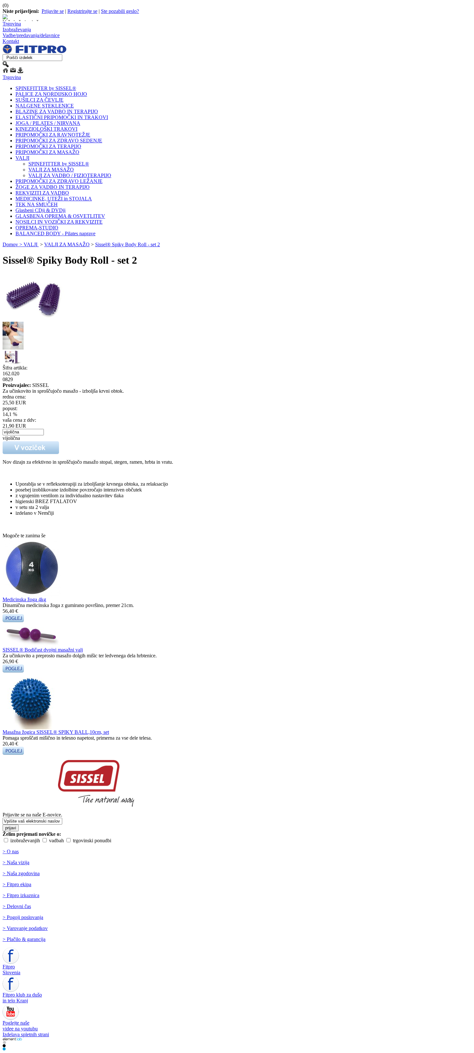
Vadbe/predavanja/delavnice (31, 35)
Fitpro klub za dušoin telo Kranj (22, 997)
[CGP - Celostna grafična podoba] (4, 1048)
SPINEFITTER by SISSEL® (45, 88)
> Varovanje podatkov (25, 928)
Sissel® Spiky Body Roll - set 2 (127, 244)
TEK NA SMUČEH (36, 204)
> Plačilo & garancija (24, 939)
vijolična (11, 438)
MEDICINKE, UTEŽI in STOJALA (53, 198)
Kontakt (11, 41)
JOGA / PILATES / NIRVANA (47, 123)
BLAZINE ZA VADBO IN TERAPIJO (56, 111)
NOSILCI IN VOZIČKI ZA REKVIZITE (59, 222)
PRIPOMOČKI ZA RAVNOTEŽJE (52, 134)
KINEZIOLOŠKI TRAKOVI (46, 129)
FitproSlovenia (11, 969)
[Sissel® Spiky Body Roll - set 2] (39, 320)
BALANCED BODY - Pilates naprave (55, 233)
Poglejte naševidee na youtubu (20, 1025)
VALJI (22, 158)
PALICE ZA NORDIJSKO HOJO (51, 94)
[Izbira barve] (23, 431)
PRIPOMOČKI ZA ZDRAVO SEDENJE (58, 140)
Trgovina (12, 23)
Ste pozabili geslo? (120, 11)
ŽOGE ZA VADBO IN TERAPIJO (52, 187)
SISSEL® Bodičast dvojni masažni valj (43, 650)
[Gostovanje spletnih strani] (4, 1045)
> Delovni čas (17, 906)
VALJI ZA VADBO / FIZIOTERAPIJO (69, 175)
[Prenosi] (20, 71)
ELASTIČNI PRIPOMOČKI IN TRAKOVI (61, 117)
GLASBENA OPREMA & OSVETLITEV (60, 216)
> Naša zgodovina (21, 873)
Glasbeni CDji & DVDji (40, 210)
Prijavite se (53, 11)
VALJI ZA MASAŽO (51, 169)
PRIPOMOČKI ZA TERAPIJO (48, 146)
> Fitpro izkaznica (21, 895)
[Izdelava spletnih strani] (12, 1039)
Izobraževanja (17, 29)
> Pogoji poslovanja (23, 917)
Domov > (13, 244)
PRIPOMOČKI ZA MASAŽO (47, 152)
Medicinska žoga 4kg (24, 599)
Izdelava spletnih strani (26, 1034)
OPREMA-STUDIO (36, 227)
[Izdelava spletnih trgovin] (4, 1042)
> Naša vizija (16, 862)
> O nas (11, 851)
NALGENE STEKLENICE (44, 105)
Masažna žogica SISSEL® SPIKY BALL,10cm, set (56, 732)
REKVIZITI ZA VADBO (42, 193)
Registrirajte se (82, 11)
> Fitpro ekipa (17, 884)
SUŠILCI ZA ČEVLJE (39, 100)
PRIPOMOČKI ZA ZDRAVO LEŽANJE (59, 181)
